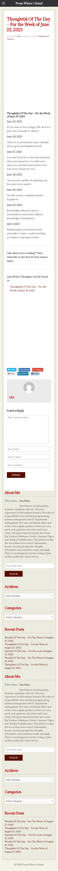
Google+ (38, 370)
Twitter (12, 370)
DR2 (18, 36)
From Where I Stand (29, 3)
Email (36, 374)
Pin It (11, 374)
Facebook (24, 370)
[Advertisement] (29, 77)
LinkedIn (23, 374)
